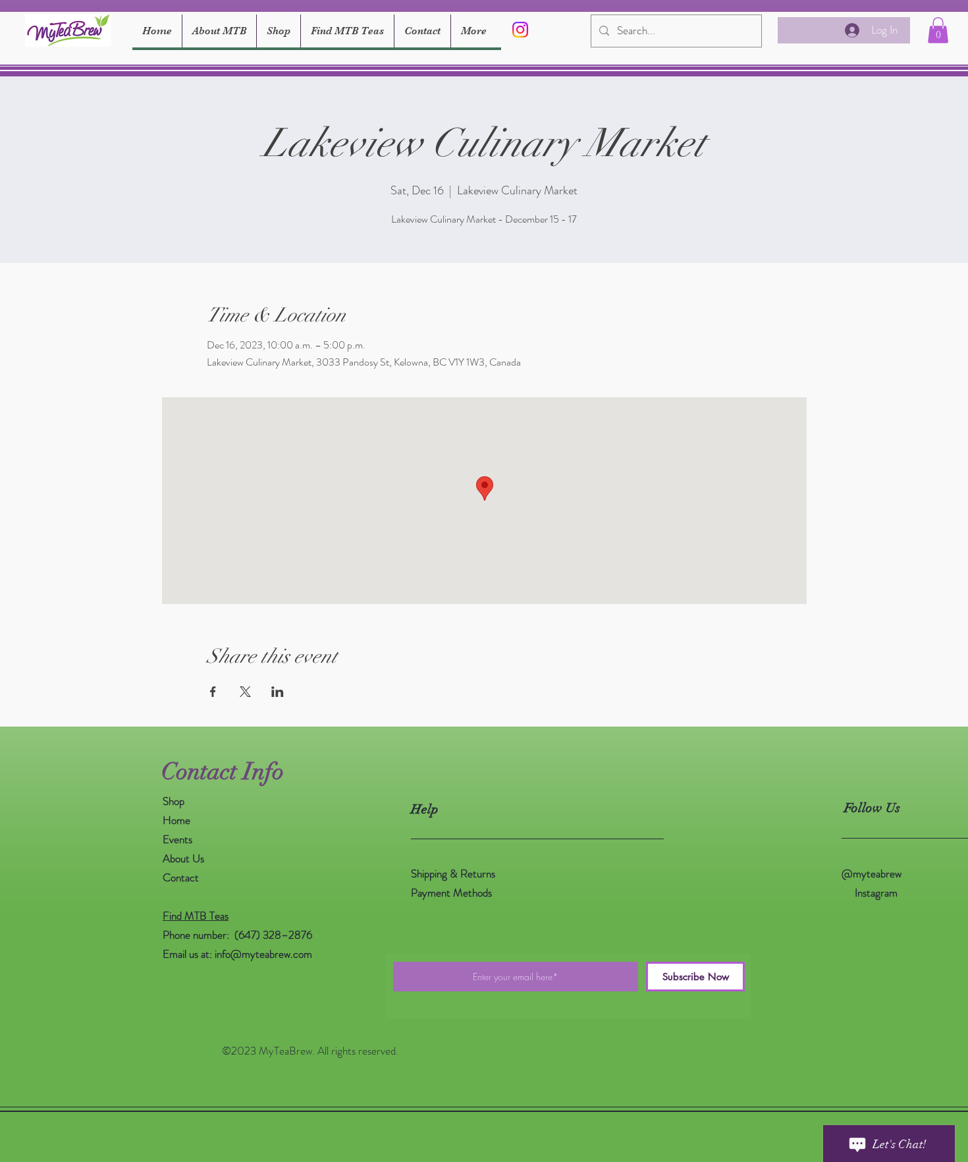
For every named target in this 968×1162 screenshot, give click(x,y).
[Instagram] (520, 29)
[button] (938, 30)
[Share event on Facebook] (213, 691)
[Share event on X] (245, 691)
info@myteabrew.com (263, 954)
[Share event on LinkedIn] (277, 691)
